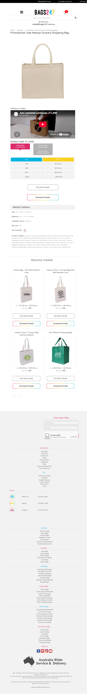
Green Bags (44, 630)
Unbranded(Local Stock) (20, 146)
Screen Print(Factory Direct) (43, 152)
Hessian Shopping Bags (44, 580)
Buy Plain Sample (42, 186)
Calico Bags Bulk (44, 596)
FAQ (44, 486)
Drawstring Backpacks (44, 542)
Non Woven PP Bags (44, 558)
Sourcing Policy (44, 468)
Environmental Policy (44, 466)
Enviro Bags (44, 636)
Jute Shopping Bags (44, 576)
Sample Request (44, 480)
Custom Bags (44, 632)
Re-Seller (44, 451)
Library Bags (44, 535)
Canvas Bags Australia (44, 614)
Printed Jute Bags (44, 574)
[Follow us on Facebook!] (38, 652)
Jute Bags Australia (44, 571)
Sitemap (44, 478)
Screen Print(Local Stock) (43, 146)
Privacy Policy (44, 460)
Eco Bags (44, 634)
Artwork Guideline (44, 476)
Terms (44, 458)
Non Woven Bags (44, 627)
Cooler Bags (44, 540)
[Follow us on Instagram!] (46, 652)
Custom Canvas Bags (44, 620)
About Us (44, 453)
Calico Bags (44, 589)
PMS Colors (44, 484)
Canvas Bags (44, 555)
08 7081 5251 (43, 22)
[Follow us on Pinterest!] (42, 652)
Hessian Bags (44, 578)
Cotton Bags (44, 553)
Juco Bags (44, 560)
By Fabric (44, 548)
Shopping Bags (44, 642)
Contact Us (44, 456)
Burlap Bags (44, 582)
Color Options (44, 482)
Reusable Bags (44, 638)
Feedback (44, 462)
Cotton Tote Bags (44, 594)
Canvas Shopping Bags (44, 616)
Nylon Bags (45, 562)
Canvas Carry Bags (44, 622)
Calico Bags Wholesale (44, 598)
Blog (44, 464)
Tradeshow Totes (45, 537)
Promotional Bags (44, 640)
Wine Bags (44, 533)
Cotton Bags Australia (44, 600)
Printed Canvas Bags (44, 618)
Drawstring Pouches (44, 544)
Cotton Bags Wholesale (44, 592)
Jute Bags (44, 551)
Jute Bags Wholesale (44, 569)
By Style (44, 528)
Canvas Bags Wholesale (44, 610)
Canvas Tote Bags (44, 612)
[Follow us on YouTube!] (50, 652)
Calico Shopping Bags (44, 602)
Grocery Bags (44, 531)
